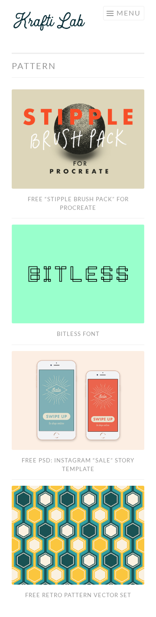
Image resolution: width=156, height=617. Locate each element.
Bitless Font (78, 333)
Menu (129, 13)
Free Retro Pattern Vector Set (78, 595)
